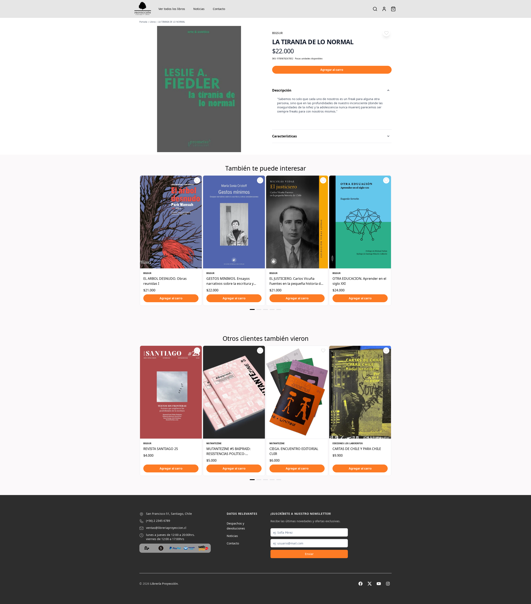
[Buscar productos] (375, 8)
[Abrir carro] (393, 8)
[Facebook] (360, 583)
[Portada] (143, 9)
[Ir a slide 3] (265, 309)
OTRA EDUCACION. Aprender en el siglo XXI (359, 281)
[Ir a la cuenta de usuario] (384, 8)
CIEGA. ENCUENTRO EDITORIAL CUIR (293, 451)
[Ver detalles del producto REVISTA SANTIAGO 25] (171, 392)
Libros (153, 21)
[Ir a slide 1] (252, 309)
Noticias (199, 9)
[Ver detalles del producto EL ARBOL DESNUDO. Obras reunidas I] (171, 222)
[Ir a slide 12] (272, 479)
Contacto (219, 9)
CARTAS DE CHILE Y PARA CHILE (356, 448)
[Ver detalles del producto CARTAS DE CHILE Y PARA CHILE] (360, 392)
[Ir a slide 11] (265, 479)
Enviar (309, 554)
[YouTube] (378, 583)
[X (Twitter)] (369, 583)
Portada (143, 21)
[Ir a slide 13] (278, 479)
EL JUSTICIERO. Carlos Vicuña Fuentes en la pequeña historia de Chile (296, 281)
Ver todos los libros (171, 9)
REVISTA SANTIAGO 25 (160, 448)
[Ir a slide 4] (272, 309)
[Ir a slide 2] (258, 309)
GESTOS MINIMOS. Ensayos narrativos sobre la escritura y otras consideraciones (229, 281)
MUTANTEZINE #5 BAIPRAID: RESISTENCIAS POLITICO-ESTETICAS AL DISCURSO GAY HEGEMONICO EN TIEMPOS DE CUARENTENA (230, 451)
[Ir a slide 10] (258, 479)
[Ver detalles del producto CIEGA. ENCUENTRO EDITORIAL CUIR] (297, 392)
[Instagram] (388, 583)
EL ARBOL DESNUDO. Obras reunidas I (165, 281)
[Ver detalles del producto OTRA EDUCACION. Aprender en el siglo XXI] (360, 222)
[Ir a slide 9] (252, 479)
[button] (386, 33)
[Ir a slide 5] (278, 309)
